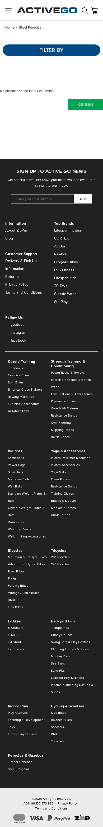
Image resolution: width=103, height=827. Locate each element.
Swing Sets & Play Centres (70, 642)
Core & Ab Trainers (65, 408)
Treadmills (15, 368)
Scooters (57, 727)
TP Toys (60, 285)
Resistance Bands (64, 415)
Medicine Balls (19, 479)
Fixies (12, 578)
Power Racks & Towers (67, 372)
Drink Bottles (60, 515)
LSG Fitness (64, 270)
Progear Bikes (66, 262)
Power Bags (17, 465)
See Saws (58, 663)
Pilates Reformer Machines (71, 457)
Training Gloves (62, 493)
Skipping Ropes (62, 429)
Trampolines (60, 627)
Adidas (60, 246)
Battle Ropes (60, 437)
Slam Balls (15, 472)
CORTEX (61, 238)
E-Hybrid (14, 642)
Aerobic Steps (18, 411)
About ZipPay (16, 230)
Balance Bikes (61, 719)
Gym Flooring (61, 422)
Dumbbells (16, 522)
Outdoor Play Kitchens (67, 677)
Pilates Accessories (65, 465)
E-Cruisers (16, 627)
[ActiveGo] (47, 10)
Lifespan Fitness (68, 230)
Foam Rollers (60, 479)
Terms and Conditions (23, 292)
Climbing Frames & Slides (70, 649)
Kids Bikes (16, 607)
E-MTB (13, 634)
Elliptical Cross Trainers (25, 389)
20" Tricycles (60, 557)
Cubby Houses (62, 634)
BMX (11, 600)
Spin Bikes (16, 382)
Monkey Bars (60, 656)
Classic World (65, 293)
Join (83, 198)
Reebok (60, 254)
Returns (12, 276)
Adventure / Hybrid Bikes (26, 564)
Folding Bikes (18, 585)
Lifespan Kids (65, 278)
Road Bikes (16, 571)
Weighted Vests (20, 529)
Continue (85, 104)
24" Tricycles (60, 564)
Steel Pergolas (19, 769)
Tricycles (57, 741)
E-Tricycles (16, 649)
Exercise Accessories (24, 403)
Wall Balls (15, 486)
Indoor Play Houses (22, 734)
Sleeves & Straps (63, 507)
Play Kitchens (18, 712)
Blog (9, 238)
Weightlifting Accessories (27, 536)
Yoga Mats (58, 472)
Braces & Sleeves (64, 500)
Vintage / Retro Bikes (23, 592)
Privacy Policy (17, 284)
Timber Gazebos (20, 762)
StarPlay (61, 301)
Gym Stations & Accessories (72, 394)
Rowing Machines (21, 396)
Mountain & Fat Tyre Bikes (27, 557)
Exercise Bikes (19, 375)
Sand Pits (58, 670)
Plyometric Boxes (64, 401)
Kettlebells (16, 457)
